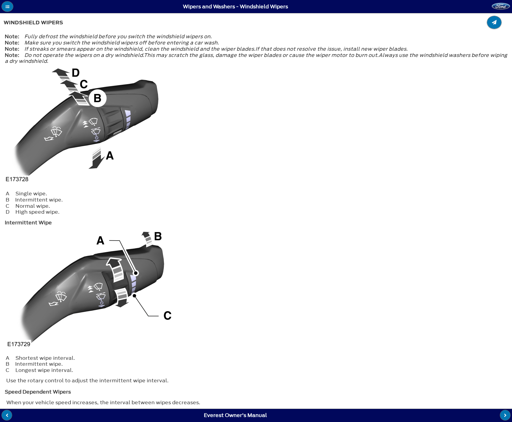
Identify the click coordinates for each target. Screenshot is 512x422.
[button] (7, 6)
